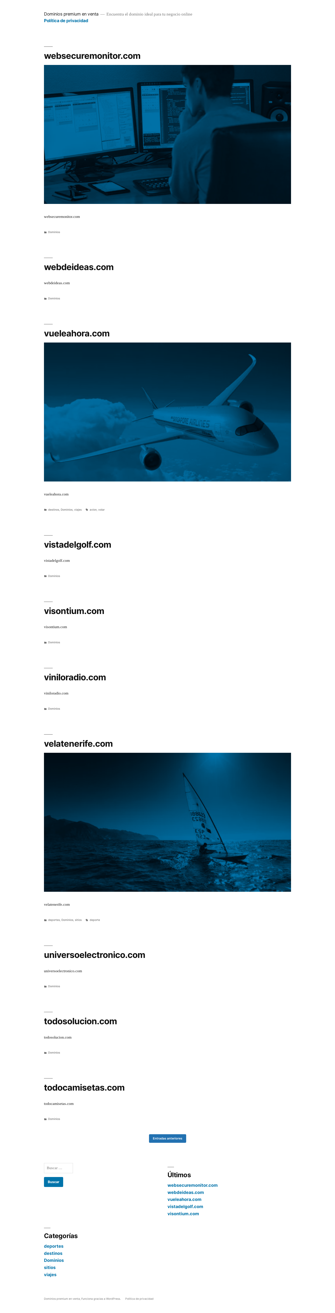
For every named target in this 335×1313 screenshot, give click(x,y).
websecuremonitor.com (92, 55)
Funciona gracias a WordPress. (101, 1298)
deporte (95, 920)
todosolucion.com (80, 1021)
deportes (54, 920)
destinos (53, 509)
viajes (78, 509)
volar (101, 509)
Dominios (54, 232)
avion (93, 509)
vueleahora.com (77, 333)
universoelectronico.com (94, 955)
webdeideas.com (79, 267)
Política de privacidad (66, 20)
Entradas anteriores (167, 1138)
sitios (78, 920)
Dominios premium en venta (71, 14)
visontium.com (74, 611)
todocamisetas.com (84, 1087)
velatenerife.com (78, 743)
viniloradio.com (75, 677)
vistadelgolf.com (77, 544)
